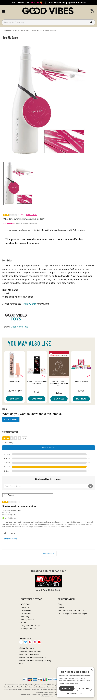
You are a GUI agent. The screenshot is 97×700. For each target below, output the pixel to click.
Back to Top (47, 553)
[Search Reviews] (90, 486)
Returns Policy (29, 303)
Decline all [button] (84, 688)
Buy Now (14, 398)
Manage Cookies (28, 628)
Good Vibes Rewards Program (32, 657)
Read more (74, 683)
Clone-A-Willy (14, 381)
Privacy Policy (27, 619)
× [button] (92, 670)
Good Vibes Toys (19, 326)
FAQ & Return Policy (30, 625)
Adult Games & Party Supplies (44, 30)
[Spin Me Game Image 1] (48, 100)
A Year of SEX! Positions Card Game (37, 382)
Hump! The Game (81, 381)
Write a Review (31, 215)
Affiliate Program (26, 648)
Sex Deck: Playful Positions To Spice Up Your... (59, 383)
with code (26, 2)
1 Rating (21, 215)
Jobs (21, 663)
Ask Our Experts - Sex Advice (71, 610)
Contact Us (26, 610)
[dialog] (75, 682)
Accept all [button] (67, 688)
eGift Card (25, 604)
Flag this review (10, 539)
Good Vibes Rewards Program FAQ (35, 660)
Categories (7, 30)
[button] (3, 11)
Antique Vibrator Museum (30, 651)
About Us (25, 607)
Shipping (25, 616)
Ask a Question (9, 223)
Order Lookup (27, 613)
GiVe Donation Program (29, 654)
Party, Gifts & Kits (22, 30)
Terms (23, 622)
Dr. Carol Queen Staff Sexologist (72, 613)
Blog (60, 604)
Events (61, 607)
